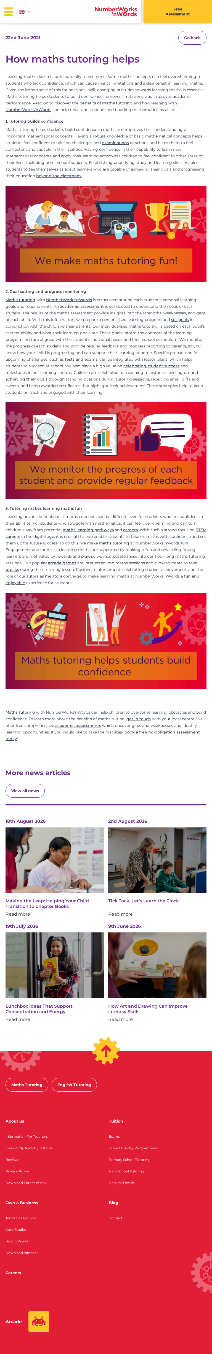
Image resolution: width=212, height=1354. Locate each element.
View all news (25, 790)
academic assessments (78, 725)
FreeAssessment (178, 12)
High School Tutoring (126, 1171)
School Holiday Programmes (133, 1148)
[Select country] (25, 11)
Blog (113, 1202)
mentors (53, 576)
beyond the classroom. (59, 175)
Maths (12, 712)
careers (130, 529)
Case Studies (16, 1230)
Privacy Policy (17, 1171)
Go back (192, 37)
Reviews (12, 1160)
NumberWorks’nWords (28, 109)
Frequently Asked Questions (29, 1148)
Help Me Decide (122, 1183)
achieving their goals (26, 379)
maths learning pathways (88, 529)
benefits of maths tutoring (106, 103)
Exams (114, 1136)
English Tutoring (74, 1084)
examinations (115, 142)
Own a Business (22, 1202)
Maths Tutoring (27, 1084)
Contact (115, 1218)
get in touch (138, 718)
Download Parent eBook (26, 1183)
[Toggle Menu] (8, 11)
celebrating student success (151, 365)
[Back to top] (106, 1051)
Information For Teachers (27, 1136)
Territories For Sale (21, 1218)
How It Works (17, 1241)
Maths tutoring (20, 299)
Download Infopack (22, 1253)
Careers (13, 1272)
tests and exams (81, 359)
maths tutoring (114, 543)
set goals (180, 319)
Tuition (116, 1121)
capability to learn (154, 149)
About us (15, 1121)
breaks (12, 569)
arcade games (62, 562)
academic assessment (82, 306)
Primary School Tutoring (129, 1160)
